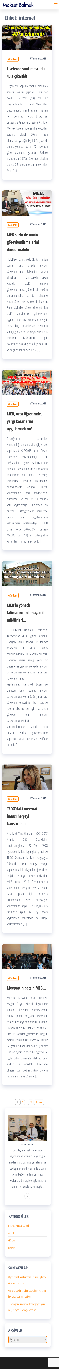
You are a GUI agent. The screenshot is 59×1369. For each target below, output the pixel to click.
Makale (11, 1248)
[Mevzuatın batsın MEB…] (27, 956)
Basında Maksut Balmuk (18, 1225)
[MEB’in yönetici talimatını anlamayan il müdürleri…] (27, 573)
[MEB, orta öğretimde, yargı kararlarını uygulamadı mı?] (27, 382)
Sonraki (39, 1102)
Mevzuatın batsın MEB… (26, 988)
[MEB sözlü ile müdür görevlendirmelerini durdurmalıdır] (27, 202)
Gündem (12, 59)
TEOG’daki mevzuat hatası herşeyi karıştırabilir (22, 816)
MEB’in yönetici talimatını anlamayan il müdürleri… (25, 612)
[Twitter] (27, 1196)
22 (31, 1102)
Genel (11, 1233)
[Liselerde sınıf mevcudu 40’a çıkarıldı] (27, 37)
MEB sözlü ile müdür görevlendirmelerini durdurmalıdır (23, 242)
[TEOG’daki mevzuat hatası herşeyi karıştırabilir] (27, 777)
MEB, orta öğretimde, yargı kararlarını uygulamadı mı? (24, 421)
